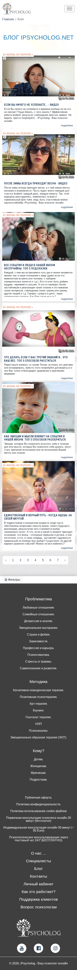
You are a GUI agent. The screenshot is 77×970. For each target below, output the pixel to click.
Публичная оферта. (38, 797)
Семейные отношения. (39, 614)
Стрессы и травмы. (38, 661)
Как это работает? (39, 892)
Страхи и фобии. (38, 634)
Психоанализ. (38, 730)
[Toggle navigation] (69, 8)
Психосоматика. (38, 654)
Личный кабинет (38, 884)
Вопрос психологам (39, 907)
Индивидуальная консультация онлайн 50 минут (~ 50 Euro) (38, 829)
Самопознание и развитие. (38, 668)
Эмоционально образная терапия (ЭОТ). (38, 737)
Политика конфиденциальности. (38, 804)
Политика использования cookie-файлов (38, 811)
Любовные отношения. (39, 607)
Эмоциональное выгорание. (38, 627)
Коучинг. (38, 710)
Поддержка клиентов (38, 899)
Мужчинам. (38, 772)
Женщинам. (38, 766)
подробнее (67, 125)
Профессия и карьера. (38, 648)
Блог (38, 869)
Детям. (38, 759)
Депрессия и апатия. (38, 621)
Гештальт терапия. (38, 717)
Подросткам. (38, 779)
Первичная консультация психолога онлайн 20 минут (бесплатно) (38, 819)
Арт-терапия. (39, 703)
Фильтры (13, 579)
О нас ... (38, 853)
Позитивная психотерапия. (38, 697)
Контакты (38, 876)
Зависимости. (38, 641)
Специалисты (38, 861)
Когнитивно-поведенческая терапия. (38, 690)
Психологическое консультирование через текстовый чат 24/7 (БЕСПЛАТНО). (38, 839)
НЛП (38, 723)
